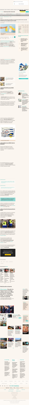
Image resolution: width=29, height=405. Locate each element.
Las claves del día (22, 72)
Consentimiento (14, 397)
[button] (27, 343)
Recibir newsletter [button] (24, 78)
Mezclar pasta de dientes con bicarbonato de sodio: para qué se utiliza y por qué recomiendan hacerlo (24, 44)
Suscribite (18, 389)
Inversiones (21, 383)
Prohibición (2, 263)
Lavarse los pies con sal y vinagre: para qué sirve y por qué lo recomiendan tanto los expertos (24, 40)
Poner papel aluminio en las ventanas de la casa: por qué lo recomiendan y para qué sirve (24, 49)
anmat (10, 16)
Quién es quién (19, 9)
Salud (4, 261)
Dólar (5, 9)
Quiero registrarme (8, 254)
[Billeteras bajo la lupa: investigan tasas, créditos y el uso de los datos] (18, 327)
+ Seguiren (11, 37)
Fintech (19, 381)
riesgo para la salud (6, 46)
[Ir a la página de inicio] (2, 11)
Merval (23, 381)
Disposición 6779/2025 (7, 59)
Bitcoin (15, 381)
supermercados (3, 93)
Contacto (5, 389)
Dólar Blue (6, 381)
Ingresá (27, 11)
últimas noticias (2, 9)
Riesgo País (15, 9)
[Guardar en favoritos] (14, 37)
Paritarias (15, 383)
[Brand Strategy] (15, 388)
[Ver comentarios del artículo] (8, 38)
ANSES (26, 383)
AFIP (10, 383)
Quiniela (27, 381)
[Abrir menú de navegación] (0, 11)
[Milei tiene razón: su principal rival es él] (10, 319)
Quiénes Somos (23, 389)
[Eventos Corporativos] (11, 388)
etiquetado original (3, 235)
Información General (6, 16)
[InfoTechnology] (21, 388)
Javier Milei (11, 9)
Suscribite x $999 (22, 11)
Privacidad (14, 396)
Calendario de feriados (4, 383)
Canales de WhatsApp (11, 389)
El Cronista (1, 16)
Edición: (26, 9)
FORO (22, 9)
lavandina (7, 261)
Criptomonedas (11, 381)
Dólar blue (8, 9)
